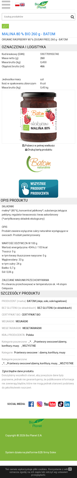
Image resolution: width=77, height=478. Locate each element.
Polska (30, 334)
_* (3, 363)
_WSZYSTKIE (66, 363)
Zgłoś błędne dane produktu (18, 371)
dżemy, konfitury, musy (52, 352)
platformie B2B (34, 452)
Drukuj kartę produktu (39, 149)
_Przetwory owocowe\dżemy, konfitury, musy (32, 363)
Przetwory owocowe (25, 352)
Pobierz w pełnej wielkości (40, 145)
